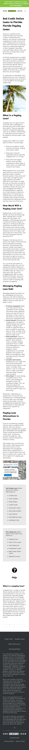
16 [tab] (19, 627)
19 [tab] (13, 629)
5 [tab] (14, 624)
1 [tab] (5, 624)
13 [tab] (12, 627)
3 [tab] (9, 624)
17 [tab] (22, 627)
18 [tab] (24, 627)
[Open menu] (25, 11)
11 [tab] (7, 627)
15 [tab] (17, 627)
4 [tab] (12, 624)
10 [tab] (5, 627)
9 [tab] (24, 624)
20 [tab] (16, 629)
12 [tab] (9, 627)
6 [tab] (17, 624)
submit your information (19, 4)
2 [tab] (7, 624)
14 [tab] (14, 627)
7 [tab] (19, 624)
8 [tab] (22, 624)
